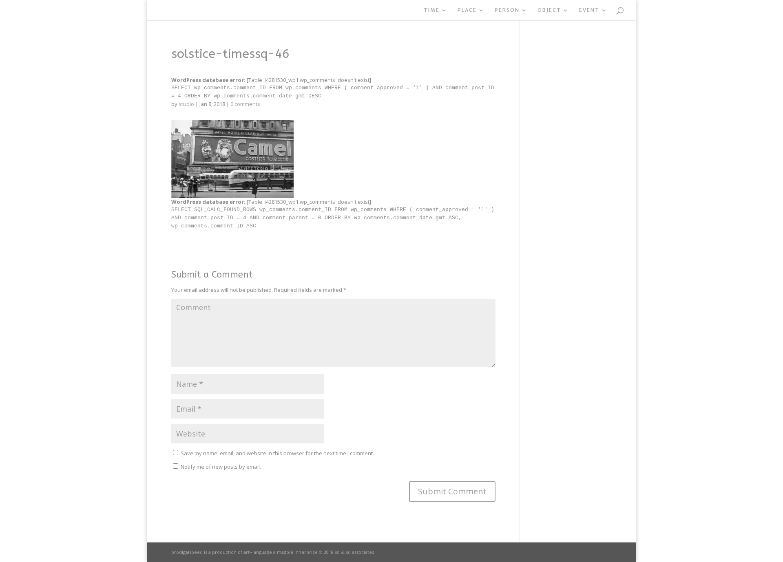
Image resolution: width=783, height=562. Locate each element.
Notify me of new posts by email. (221, 466)
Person (507, 10)
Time (432, 10)
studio (186, 104)
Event (589, 10)
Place (467, 10)
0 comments (245, 104)
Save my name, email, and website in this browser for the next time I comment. (277, 453)
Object (549, 10)
